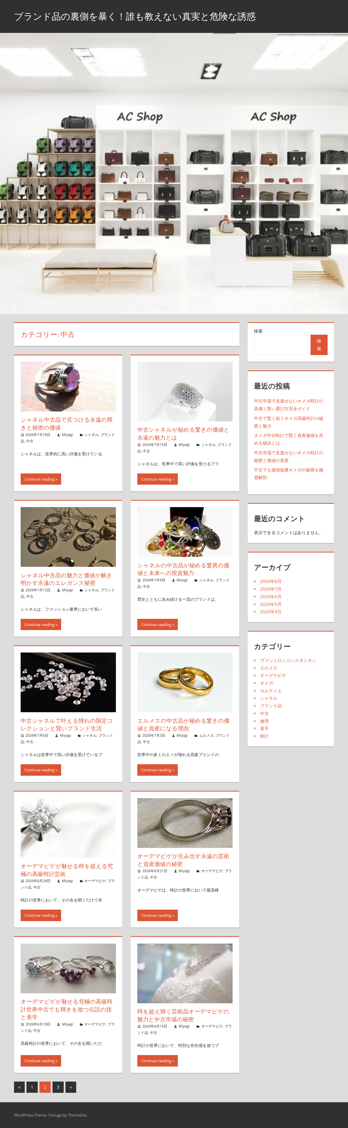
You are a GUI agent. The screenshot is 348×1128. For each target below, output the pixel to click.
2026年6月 (271, 596)
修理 (264, 721)
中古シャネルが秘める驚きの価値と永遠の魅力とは (183, 433)
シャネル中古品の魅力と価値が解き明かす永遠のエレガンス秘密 (66, 579)
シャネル (91, 434)
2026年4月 (271, 612)
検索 (258, 331)
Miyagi (67, 434)
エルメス (206, 735)
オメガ (266, 683)
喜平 (264, 728)
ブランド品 (271, 706)
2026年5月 (271, 604)
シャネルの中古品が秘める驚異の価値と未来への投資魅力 (183, 569)
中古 (29, 440)
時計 (264, 736)
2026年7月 (271, 589)
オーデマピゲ (95, 880)
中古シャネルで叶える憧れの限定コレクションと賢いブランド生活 (67, 724)
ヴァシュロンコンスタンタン (288, 660)
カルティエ (271, 691)
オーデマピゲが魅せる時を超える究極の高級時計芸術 (67, 870)
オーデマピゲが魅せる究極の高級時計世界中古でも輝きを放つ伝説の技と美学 (67, 1009)
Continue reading (39, 479)
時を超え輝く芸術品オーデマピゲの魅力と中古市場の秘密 (183, 1015)
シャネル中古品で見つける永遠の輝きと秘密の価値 (67, 423)
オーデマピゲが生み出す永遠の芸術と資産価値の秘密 (183, 860)
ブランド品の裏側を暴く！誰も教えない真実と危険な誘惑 (135, 16)
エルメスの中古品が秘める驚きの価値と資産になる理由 (183, 724)
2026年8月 (271, 581)
